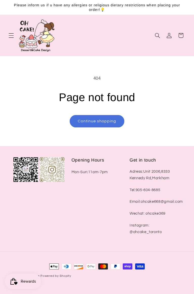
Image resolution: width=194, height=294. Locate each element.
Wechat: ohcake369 (147, 213)
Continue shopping (97, 121)
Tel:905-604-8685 (145, 190)
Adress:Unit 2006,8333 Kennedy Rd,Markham (150, 175)
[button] (11, 35)
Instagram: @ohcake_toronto (146, 228)
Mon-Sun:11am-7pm (89, 172)
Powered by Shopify (55, 276)
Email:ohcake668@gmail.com (156, 201)
